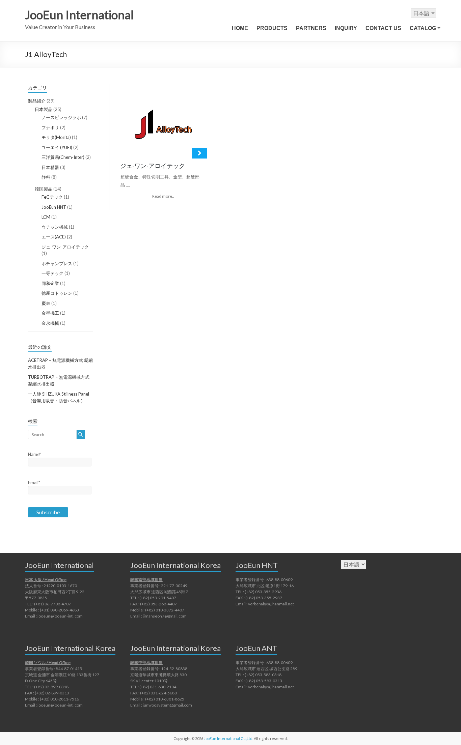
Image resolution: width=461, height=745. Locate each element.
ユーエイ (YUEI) (57, 147)
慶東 (46, 303)
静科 (46, 177)
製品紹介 (37, 101)
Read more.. (163, 196)
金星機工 (50, 313)
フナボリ (50, 127)
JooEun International (79, 14)
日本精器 (50, 167)
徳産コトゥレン (57, 293)
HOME (240, 28)
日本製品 (43, 109)
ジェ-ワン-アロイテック (65, 247)
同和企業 (50, 283)
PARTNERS (311, 28)
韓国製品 (43, 189)
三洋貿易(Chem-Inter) (63, 157)
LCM (46, 217)
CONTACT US (383, 28)
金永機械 (50, 323)
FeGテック (52, 197)
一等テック (52, 273)
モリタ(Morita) (56, 137)
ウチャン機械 (55, 227)
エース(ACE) (54, 236)
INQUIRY (346, 28)
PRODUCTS (272, 28)
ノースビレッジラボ (61, 117)
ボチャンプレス (57, 263)
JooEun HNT (54, 207)
